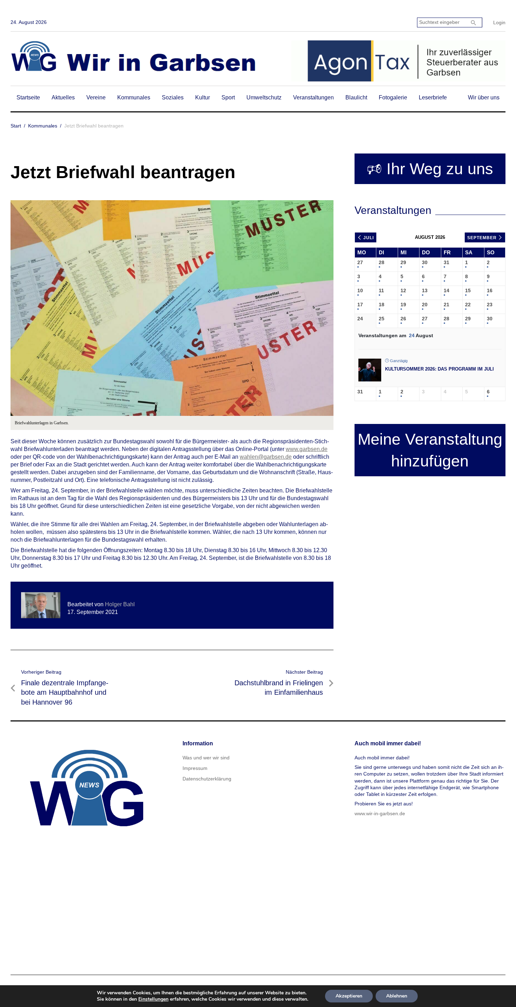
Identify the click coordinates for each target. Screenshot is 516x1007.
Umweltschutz (264, 97)
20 (425, 304)
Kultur (202, 97)
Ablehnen (396, 996)
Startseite (28, 97)
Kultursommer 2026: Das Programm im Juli (439, 369)
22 (468, 304)
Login (499, 22)
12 (403, 290)
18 (381, 304)
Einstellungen (153, 999)
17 (360, 304)
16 (489, 290)
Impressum (195, 768)
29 (403, 262)
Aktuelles (63, 97)
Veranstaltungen (313, 97)
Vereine (96, 97)
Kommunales (133, 97)
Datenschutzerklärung (207, 779)
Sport (228, 97)
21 (446, 304)
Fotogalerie (393, 97)
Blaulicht (356, 97)
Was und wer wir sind (206, 757)
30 (425, 262)
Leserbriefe (433, 97)
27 (360, 262)
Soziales (173, 97)
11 (381, 290)
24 (360, 318)
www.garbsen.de (307, 449)
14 (446, 290)
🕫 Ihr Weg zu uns (430, 169)
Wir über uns (484, 97)
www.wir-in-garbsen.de (380, 813)
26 (403, 318)
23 (489, 304)
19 (403, 304)
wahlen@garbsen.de (266, 457)
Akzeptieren (349, 996)
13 (425, 290)
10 (360, 290)
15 (468, 290)
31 (446, 262)
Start (16, 126)
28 (381, 262)
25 (381, 318)
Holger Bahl (120, 604)
